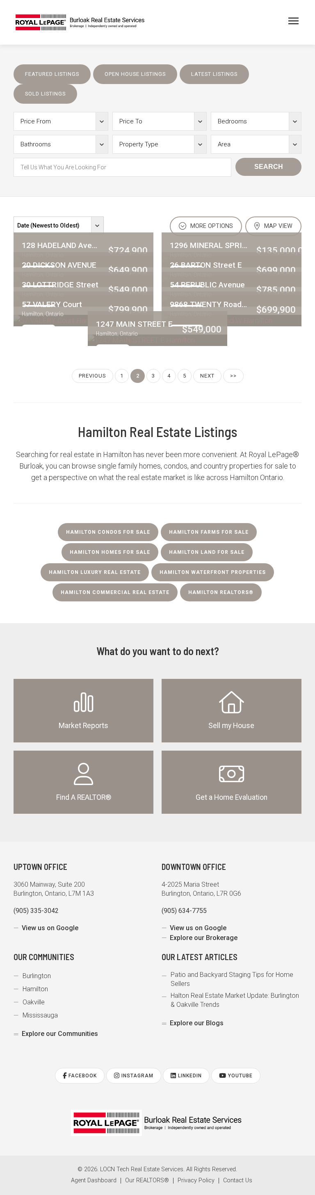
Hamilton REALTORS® (220, 592)
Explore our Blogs (197, 1023)
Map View (277, 226)
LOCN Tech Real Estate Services (141, 1169)
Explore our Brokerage (203, 938)
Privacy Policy (196, 1181)
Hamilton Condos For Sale (108, 532)
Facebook (82, 1076)
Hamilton (35, 989)
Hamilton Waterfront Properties (213, 572)
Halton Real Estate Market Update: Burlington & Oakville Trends (235, 1000)
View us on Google (50, 928)
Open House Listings (135, 74)
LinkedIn (189, 1076)
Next (207, 376)
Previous (92, 376)
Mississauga (40, 1015)
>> (233, 376)
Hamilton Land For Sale (206, 552)
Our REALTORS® (147, 1181)
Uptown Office (40, 867)
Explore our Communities (60, 1034)
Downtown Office (194, 867)
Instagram (136, 1076)
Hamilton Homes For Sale (110, 552)
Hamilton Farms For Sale (209, 532)
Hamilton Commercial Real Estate (115, 592)
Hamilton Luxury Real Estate (95, 572)
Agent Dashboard (93, 1181)
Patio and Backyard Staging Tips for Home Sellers (232, 979)
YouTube (239, 1076)
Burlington (37, 976)
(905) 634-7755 (184, 911)
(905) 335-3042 (36, 911)
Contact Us (237, 1181)
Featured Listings (52, 74)
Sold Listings (45, 94)
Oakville (34, 1002)
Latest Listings (214, 74)
